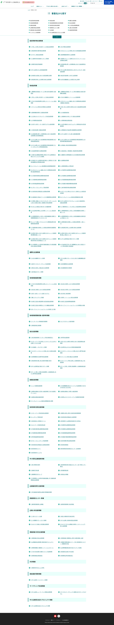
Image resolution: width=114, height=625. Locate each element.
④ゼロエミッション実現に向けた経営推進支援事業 (73, 50)
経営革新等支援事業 (34, 20)
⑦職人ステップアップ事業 (37, 297)
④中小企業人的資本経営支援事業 (69, 520)
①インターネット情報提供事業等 (39, 321)
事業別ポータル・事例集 (76, 6)
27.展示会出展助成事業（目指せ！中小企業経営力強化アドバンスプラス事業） (43, 155)
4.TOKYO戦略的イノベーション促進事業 (70, 97)
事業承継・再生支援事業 (35, 30)
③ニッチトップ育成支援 (37, 417)
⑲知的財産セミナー (36, 448)
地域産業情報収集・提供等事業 (56, 23)
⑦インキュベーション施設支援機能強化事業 (42, 401)
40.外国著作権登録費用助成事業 (68, 183)
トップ (32, 6)
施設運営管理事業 (73, 30)
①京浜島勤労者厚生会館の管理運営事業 (41, 492)
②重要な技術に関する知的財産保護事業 (70, 413)
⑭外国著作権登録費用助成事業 (68, 437)
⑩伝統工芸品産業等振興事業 (67, 301)
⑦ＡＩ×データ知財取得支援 (38, 425)
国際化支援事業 (72, 20)
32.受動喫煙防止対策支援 (66, 166)
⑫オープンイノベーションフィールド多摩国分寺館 (72, 305)
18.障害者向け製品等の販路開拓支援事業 (71, 130)
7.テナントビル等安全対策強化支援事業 (41, 107)
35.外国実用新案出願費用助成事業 (40, 175)
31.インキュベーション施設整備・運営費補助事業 (43, 166)
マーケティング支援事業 (35, 32)
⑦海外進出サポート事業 (37, 272)
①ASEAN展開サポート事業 (38, 258)
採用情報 (82, 1)
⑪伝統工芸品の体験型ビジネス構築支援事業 (42, 305)
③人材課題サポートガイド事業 (38, 520)
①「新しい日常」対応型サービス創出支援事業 (42, 47)
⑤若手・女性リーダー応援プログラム (40, 293)
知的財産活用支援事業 (55, 25)
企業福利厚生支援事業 (35, 27)
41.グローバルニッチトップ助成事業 (40, 187)
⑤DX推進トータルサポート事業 (39, 347)
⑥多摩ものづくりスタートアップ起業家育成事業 (72, 397)
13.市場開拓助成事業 (36, 120)
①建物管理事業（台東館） (37, 504)
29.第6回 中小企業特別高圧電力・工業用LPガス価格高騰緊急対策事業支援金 (43, 161)
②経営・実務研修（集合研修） (67, 516)
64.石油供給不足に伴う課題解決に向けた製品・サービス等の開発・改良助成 (72, 245)
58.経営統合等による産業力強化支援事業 (70, 227)
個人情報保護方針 (66, 620)
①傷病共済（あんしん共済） (37, 567)
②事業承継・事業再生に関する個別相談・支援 (71, 538)
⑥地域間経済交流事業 (66, 268)
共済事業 (52, 30)
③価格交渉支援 (35, 470)
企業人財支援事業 (73, 27)
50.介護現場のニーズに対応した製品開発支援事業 (73, 206)
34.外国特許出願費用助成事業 (68, 170)
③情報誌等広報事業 (36, 325)
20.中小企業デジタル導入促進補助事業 (70, 134)
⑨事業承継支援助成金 (36, 555)
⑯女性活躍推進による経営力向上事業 (70, 79)
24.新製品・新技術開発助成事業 (68, 145)
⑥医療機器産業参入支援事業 (67, 54)
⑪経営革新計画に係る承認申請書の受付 (41, 360)
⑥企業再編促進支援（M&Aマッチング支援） (71, 547)
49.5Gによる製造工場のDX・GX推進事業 (41, 206)
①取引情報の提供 (35, 465)
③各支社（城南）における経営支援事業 (40, 289)
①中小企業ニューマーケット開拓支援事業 (41, 592)
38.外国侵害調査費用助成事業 (68, 179)
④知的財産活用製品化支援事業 (68, 417)
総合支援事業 (72, 23)
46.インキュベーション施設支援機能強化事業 (71, 197)
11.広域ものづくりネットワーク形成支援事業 (42, 116)
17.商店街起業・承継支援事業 (38, 130)
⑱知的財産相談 (64, 444)
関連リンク (53, 620)
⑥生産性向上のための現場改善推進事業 (70, 347)
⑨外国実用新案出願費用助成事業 (39, 429)
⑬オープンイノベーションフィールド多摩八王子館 (43, 309)
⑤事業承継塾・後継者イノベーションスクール (42, 547)
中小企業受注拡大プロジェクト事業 (57, 32)
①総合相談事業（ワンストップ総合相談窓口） (42, 337)
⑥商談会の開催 (64, 474)
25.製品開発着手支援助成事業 (38, 151)
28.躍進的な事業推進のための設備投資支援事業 (72, 155)
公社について (64, 6)
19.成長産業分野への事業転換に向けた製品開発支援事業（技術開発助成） (43, 134)
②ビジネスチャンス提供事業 (67, 321)
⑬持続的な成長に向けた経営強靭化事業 (41, 75)
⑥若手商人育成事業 (65, 293)
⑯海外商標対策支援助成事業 (67, 441)
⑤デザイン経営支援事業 (37, 54)
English (101, 1)
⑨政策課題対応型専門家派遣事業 (39, 356)
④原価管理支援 (64, 470)
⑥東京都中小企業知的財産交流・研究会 (70, 421)
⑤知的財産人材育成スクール (38, 421)
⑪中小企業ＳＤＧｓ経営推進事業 (39, 70)
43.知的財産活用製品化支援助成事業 (40, 191)
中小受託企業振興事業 (74, 25)
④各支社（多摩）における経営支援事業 (70, 289)
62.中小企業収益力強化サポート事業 (69, 239)
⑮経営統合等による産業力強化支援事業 (41, 79)
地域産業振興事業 (34, 23)
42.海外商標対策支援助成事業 (68, 187)
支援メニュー (39, 6)
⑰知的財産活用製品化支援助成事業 (40, 444)
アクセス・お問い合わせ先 (51, 6)
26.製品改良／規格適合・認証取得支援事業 (71, 151)
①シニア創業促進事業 (36, 386)
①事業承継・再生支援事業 (37, 538)
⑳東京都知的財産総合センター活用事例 (70, 448)
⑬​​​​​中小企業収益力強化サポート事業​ (40, 366)
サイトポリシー (58, 620)
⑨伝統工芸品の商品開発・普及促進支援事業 (42, 301)
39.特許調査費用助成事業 (37, 183)
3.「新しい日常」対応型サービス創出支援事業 (42, 97)
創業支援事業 (33, 25)
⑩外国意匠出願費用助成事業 (67, 429)
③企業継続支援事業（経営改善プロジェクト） (42, 542)
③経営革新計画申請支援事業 (38, 50)
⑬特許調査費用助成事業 (37, 437)
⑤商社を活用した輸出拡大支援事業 (40, 268)
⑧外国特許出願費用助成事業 (67, 425)
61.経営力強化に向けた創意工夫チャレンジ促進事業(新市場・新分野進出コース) (43, 239)
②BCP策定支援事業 (65, 47)
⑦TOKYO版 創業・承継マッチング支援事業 (41, 551)
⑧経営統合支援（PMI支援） (67, 551)
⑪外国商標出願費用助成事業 (38, 433)
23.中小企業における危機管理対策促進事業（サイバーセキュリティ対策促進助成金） (43, 146)
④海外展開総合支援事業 (66, 264)
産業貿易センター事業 (54, 27)
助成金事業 (52, 20)
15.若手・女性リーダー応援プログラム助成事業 (43, 124)
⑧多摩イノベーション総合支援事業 (69, 297)
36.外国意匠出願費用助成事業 (68, 175)
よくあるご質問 (89, 1)
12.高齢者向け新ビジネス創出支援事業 (70, 116)
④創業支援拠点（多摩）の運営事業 (69, 391)
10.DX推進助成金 (64, 112)
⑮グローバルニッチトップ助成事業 (39, 441)
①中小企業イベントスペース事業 (39, 580)
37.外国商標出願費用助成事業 (38, 179)
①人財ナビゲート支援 (36, 516)
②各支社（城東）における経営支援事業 (70, 284)
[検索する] (102, 3)
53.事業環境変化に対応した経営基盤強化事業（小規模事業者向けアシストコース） (43, 217)
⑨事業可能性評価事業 (36, 64)
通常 (85, 3)
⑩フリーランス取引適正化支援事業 (69, 356)
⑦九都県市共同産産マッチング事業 (40, 58)
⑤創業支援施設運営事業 (37, 397)
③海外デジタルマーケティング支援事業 (41, 264)
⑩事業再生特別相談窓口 (66, 555)
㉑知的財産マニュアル (36, 452)
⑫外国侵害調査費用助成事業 (67, 433)
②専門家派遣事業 (64, 337)
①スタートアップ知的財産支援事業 (40, 413)
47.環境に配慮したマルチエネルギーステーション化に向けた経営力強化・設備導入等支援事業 (43, 201)
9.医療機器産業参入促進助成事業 (39, 112)
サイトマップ (96, 1)
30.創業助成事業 (64, 160)
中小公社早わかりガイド (29, 2)
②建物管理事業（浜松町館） (67, 504)
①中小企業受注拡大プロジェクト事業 (40, 606)
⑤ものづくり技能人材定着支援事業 (40, 524)
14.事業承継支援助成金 (66, 120)
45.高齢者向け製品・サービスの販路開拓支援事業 (43, 197)
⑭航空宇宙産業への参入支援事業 (69, 75)
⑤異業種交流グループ (36, 474)
